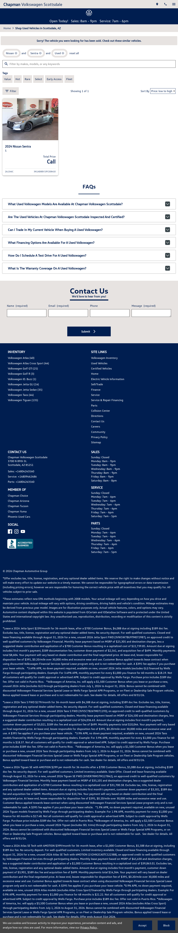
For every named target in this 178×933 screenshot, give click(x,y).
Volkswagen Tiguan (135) (23, 400)
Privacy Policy (99, 437)
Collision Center (100, 410)
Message (143, 305)
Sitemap (96, 442)
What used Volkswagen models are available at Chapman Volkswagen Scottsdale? (65, 204)
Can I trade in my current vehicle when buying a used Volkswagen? (55, 230)
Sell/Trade (97, 384)
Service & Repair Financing (107, 400)
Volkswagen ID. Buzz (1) (22, 379)
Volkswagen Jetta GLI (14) (23, 384)
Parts (94, 405)
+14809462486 (27, 476)
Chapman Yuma (17, 511)
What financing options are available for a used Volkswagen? (51, 242)
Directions (97, 416)
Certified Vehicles (101, 368)
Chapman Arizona (18, 501)
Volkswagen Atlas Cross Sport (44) (28, 363)
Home (7, 28)
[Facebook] (10, 531)
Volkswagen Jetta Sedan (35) (25, 389)
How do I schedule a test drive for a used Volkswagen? (47, 255)
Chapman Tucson (18, 506)
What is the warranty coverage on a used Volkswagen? (47, 268)
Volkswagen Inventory (104, 358)
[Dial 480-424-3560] (165, 4)
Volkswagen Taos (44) (21, 395)
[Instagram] (16, 531)
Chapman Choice (18, 495)
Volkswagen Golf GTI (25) (23, 368)
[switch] (174, 4)
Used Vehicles (99, 363)
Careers (95, 426)
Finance (95, 389)
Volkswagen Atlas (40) (21, 358)
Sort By (145, 91)
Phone (94, 305)
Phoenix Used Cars (19, 516)
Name (17, 305)
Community (98, 432)
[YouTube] (23, 531)
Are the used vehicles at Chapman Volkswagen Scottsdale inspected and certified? (66, 217)
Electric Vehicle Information (107, 379)
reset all (74, 53)
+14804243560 (24, 471)
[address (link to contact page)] (157, 4)
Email (58, 305)
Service (95, 395)
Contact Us (97, 421)
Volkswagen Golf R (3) (21, 373)
